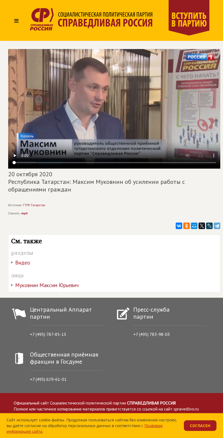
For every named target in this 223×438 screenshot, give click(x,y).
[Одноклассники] (186, 226)
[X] (202, 226)
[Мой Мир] (194, 226)
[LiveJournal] (209, 226)
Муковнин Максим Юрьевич (47, 285)
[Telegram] (217, 226)
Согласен (200, 425)
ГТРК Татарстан (34, 205)
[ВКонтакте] (179, 226)
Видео (22, 262)
